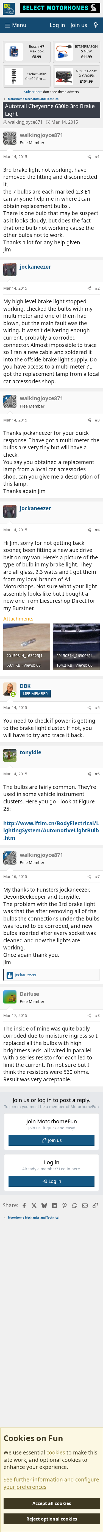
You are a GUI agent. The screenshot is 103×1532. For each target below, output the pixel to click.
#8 (97, 1015)
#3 (97, 420)
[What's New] (96, 25)
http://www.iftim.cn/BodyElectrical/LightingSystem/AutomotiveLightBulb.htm (51, 830)
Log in (55, 1181)
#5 (97, 707)
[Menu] (15, 25)
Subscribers (33, 92)
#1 (97, 156)
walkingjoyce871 (25, 122)
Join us (55, 1140)
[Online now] (13, 694)
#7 (97, 876)
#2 (97, 288)
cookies (55, 1452)
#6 (97, 773)
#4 (97, 529)
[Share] (89, 156)
